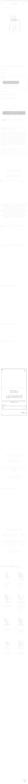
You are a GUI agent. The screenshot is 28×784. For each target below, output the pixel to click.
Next (22, 413)
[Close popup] (24, 370)
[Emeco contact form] (25, 781)
